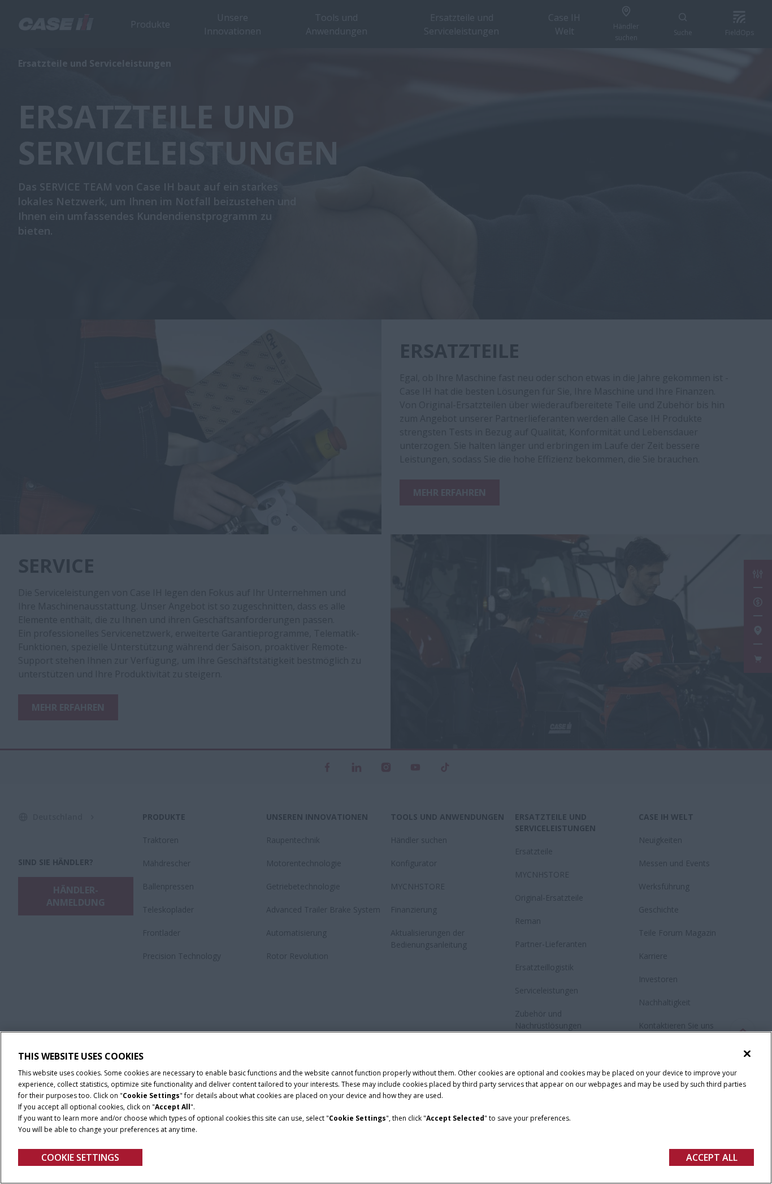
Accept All (712, 1157)
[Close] (747, 1054)
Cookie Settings (80, 1157)
